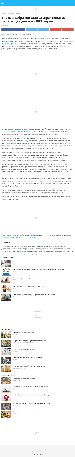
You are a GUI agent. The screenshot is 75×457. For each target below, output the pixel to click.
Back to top (37, 448)
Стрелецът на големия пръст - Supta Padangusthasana (30, 386)
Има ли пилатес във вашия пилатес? (24, 412)
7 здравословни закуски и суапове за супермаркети (29, 341)
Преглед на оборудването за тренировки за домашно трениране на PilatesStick (38, 269)
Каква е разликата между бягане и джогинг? (27, 358)
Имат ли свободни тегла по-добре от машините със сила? (31, 403)
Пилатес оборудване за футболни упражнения (28, 278)
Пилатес (3, 13)
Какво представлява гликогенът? (24, 332)
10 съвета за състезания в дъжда (24, 349)
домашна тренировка (11, 44)
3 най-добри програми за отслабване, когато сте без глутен (32, 395)
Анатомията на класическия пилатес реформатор (29, 261)
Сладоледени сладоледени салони (24, 378)
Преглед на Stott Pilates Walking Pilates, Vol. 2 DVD (28, 286)
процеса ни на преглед (29, 254)
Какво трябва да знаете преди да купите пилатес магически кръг (34, 294)
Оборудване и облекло (14, 13)
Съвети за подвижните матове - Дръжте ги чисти (19, 238)
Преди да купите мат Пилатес (12, 132)
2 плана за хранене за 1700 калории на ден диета (29, 366)
